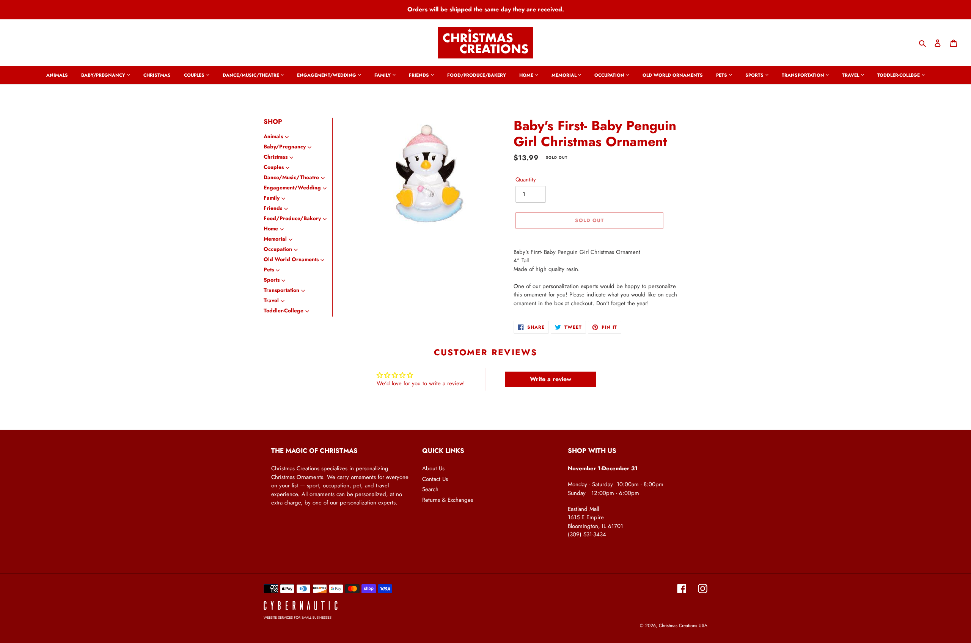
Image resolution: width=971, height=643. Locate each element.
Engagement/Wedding (292, 187)
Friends (273, 208)
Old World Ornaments (291, 259)
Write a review (550, 379)
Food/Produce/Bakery (292, 218)
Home (271, 228)
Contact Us (435, 479)
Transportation (281, 290)
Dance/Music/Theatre (291, 177)
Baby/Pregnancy (285, 146)
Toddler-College (283, 310)
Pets (269, 269)
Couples (274, 167)
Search (430, 489)
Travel (271, 300)
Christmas (276, 157)
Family (272, 198)
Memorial (275, 239)
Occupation (278, 249)
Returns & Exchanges (447, 500)
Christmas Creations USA (683, 625)
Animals (273, 136)
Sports (272, 280)
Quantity (525, 179)
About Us (433, 468)
